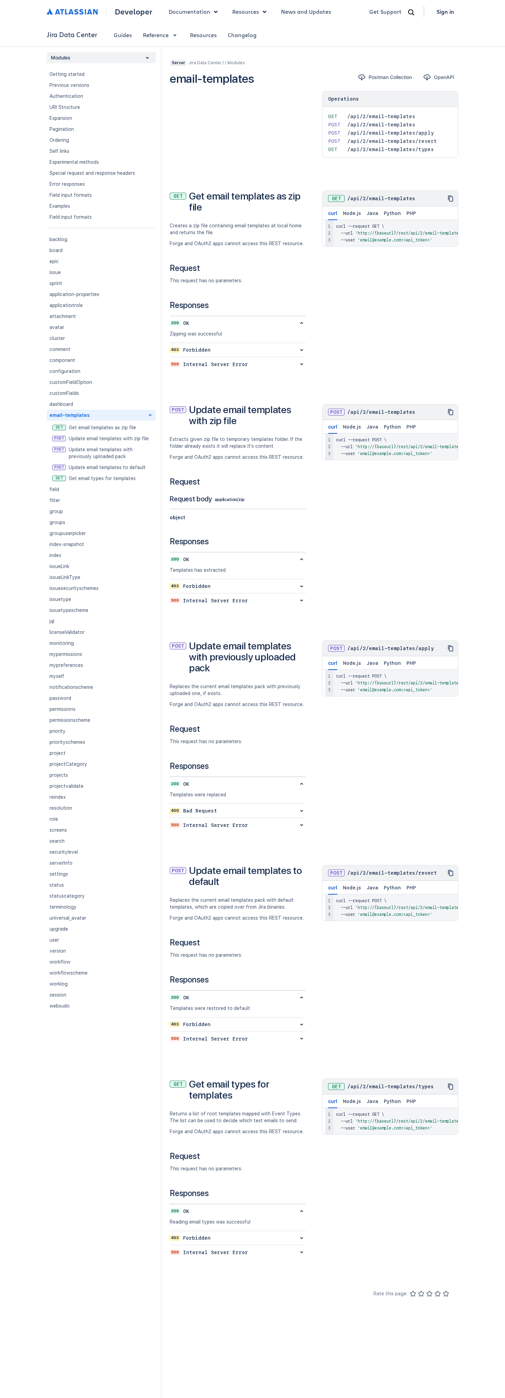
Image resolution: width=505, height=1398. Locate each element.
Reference (156, 34)
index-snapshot (66, 544)
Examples (59, 206)
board (56, 250)
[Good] (438, 1293)
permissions (62, 709)
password (60, 698)
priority (57, 731)
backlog (58, 239)
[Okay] (429, 1293)
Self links (59, 151)
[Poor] (421, 1293)
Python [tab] (392, 213)
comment (59, 349)
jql (51, 621)
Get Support (385, 11)
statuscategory (67, 896)
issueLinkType (64, 577)
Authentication (66, 96)
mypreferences (66, 665)
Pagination (61, 129)
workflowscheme (68, 973)
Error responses (67, 184)
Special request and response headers (92, 173)
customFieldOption (70, 382)
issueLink (59, 566)
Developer (133, 11)
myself (56, 676)
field (54, 489)
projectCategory (68, 764)
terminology (63, 907)
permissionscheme (69, 720)
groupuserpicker (67, 533)
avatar (56, 327)
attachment (62, 316)
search (57, 841)
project (57, 753)
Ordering (59, 140)
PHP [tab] (411, 213)
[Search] (411, 12)
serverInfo (60, 863)
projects (58, 775)
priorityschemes (67, 742)
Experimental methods (74, 162)
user (54, 940)
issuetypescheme (68, 610)
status (56, 885)
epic (54, 261)
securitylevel (63, 852)
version (57, 951)
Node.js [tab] (352, 213)
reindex (57, 797)
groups (57, 522)
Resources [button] (245, 11)
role (53, 819)
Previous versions (69, 85)
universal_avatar (67, 918)
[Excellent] (446, 1293)
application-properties (74, 294)
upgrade (58, 929)
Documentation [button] (189, 11)
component (62, 360)
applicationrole (66, 305)
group (56, 511)
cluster (57, 338)
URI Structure (64, 107)
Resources (203, 34)
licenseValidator (67, 632)
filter (54, 500)
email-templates (69, 415)
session (57, 995)
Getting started (67, 74)
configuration (64, 371)
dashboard (61, 404)
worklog (58, 984)
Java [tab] (372, 213)
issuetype (60, 599)
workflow (59, 962)
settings (58, 874)
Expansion (60, 118)
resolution (60, 808)
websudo (59, 1006)
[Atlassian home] (72, 11)
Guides (123, 34)
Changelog (242, 34)
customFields (64, 393)
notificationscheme (71, 687)
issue (55, 272)
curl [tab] (332, 213)
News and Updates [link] (306, 11)
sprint (55, 283)
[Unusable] (413, 1293)
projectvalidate (66, 786)
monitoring (61, 643)
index (55, 555)
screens (58, 830)
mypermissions (65, 654)
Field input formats (70, 195)
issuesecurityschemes (74, 588)
